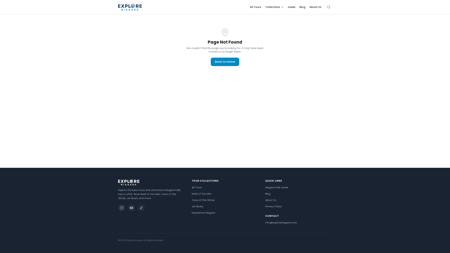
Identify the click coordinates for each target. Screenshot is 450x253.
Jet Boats (197, 206)
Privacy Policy (273, 206)
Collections (272, 7)
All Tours (255, 7)
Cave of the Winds (203, 200)
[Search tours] (329, 7)
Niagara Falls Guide (276, 187)
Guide (291, 7)
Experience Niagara (203, 213)
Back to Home (225, 62)
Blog (302, 7)
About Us (315, 7)
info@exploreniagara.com (281, 222)
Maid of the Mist (201, 194)
